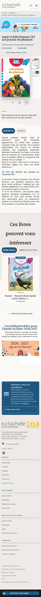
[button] (28, 24)
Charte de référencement (11, 566)
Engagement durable (9, 575)
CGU (3, 579)
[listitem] (4, 453)
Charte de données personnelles (13, 569)
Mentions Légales (8, 572)
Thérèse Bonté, (8, 45)
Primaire (12, 13)
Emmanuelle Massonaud (24, 45)
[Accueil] (11, 5)
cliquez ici (25, 403)
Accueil (4, 13)
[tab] (8, 131)
